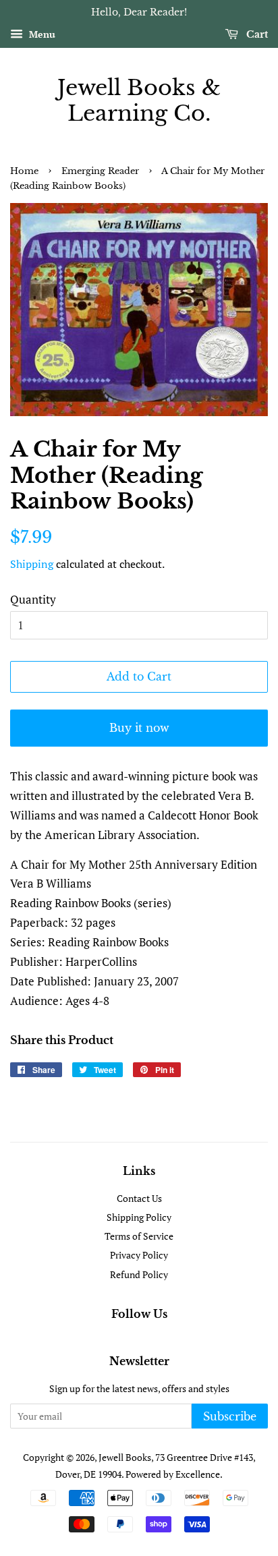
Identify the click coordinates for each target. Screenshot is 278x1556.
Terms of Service (139, 1236)
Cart (256, 34)
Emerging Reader (100, 171)
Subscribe (229, 1416)
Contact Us (139, 1198)
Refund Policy (139, 1274)
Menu (40, 34)
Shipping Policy (139, 1217)
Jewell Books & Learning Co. (139, 101)
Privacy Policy (139, 1254)
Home (24, 171)
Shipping (31, 563)
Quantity (33, 599)
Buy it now (139, 727)
